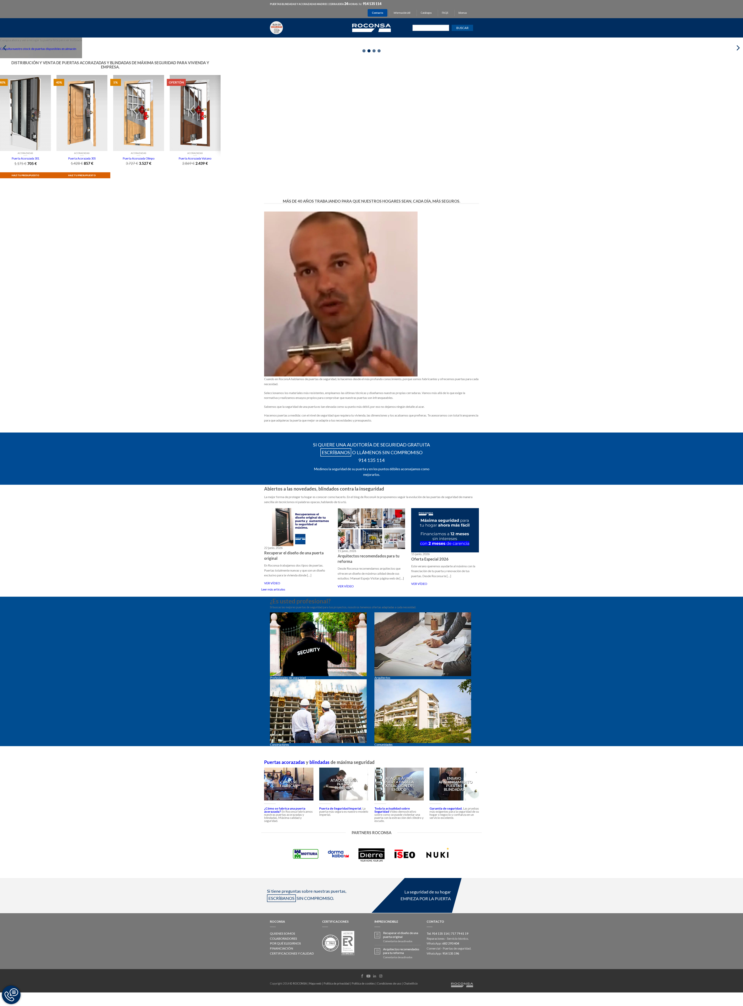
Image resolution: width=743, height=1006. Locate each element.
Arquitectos (382, 677)
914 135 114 (372, 4)
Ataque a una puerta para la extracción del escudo (399, 784)
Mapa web (315, 983)
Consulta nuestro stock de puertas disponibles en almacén (38, 48)
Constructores (279, 744)
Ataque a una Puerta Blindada (343, 784)
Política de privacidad (336, 983)
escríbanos (336, 452)
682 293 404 (450, 943)
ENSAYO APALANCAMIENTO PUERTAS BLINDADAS (456, 784)
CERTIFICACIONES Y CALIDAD (292, 953)
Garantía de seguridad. (446, 808)
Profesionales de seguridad (288, 677)
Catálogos (426, 12)
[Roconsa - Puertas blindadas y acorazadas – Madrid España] (371, 27)
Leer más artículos (273, 589)
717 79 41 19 (459, 933)
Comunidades (383, 744)
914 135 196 (450, 953)
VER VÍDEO (272, 583)
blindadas (319, 762)
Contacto (377, 12)
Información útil (402, 12)
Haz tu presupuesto (82, 175)
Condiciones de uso (389, 983)
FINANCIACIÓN (281, 948)
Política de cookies (363, 983)
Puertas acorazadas (284, 762)
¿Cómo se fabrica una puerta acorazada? (284, 809)
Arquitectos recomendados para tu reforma (401, 951)
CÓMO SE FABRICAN (289, 784)
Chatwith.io (410, 983)
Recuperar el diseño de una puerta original (400, 934)
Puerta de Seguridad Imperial (340, 808)
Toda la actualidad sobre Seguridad (392, 809)
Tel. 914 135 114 (438, 933)
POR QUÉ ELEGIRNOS (285, 943)
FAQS (445, 12)
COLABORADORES (283, 938)
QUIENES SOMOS (282, 933)
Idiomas (462, 12)
